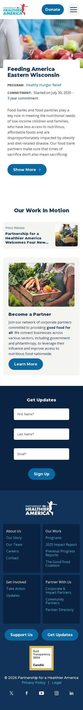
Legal (57, 683)
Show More (24, 169)
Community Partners (55, 601)
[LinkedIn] (71, 693)
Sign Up (41, 474)
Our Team (14, 544)
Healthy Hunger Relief (43, 85)
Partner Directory (60, 609)
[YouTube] (41, 693)
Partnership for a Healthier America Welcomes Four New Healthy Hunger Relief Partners (27, 237)
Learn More (25, 364)
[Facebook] (27, 693)
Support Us (21, 634)
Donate (52, 9)
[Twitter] (11, 693)
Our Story (14, 537)
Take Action (15, 588)
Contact (12, 558)
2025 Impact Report (61, 544)
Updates (13, 595)
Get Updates (60, 634)
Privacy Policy (34, 683)
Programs (54, 537)
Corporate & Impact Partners (58, 590)
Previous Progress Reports (60, 553)
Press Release (15, 228)
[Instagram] (57, 693)
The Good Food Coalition (58, 563)
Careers (12, 551)
